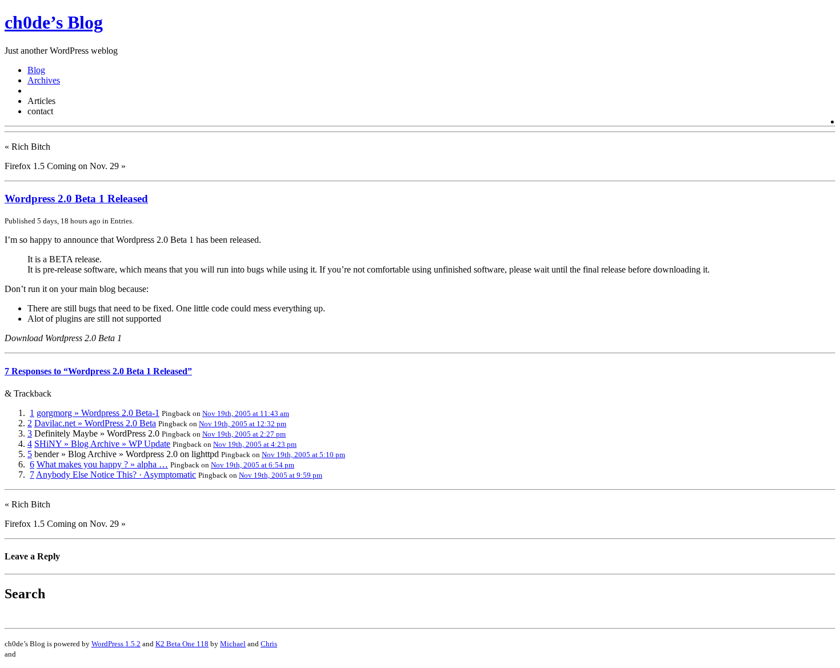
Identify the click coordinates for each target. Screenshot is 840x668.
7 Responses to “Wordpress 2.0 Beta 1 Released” (98, 371)
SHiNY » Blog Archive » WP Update (102, 444)
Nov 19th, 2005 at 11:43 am (245, 413)
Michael (233, 643)
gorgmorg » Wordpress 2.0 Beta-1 (98, 413)
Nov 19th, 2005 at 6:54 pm (252, 465)
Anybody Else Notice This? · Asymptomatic (116, 474)
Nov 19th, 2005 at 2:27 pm (244, 434)
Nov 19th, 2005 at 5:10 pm (303, 454)
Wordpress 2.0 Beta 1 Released (76, 199)
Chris (269, 643)
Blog (36, 70)
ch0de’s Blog (54, 22)
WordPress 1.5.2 (116, 643)
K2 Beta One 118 (182, 643)
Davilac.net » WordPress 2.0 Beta (95, 423)
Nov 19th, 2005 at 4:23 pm (255, 444)
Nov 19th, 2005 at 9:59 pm (280, 475)
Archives (43, 80)
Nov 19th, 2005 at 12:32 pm (242, 423)
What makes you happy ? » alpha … (102, 464)
